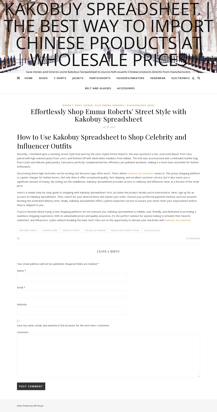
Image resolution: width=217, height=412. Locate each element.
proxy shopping (152, 230)
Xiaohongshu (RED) (140, 105)
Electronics (181, 78)
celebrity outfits (49, 230)
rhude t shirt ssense (78, 105)
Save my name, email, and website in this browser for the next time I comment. (63, 325)
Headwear (157, 78)
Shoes (43, 78)
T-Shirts (60, 78)
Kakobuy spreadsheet (95, 230)
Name (21, 270)
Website (22, 304)
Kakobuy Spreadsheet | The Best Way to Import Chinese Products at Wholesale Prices (108, 34)
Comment (22, 332)
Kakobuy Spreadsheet (140, 173)
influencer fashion (71, 230)
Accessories (126, 88)
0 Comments (193, 238)
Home (29, 78)
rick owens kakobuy (110, 105)
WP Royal (38, 405)
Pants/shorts (100, 78)
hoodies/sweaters (130, 78)
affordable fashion (28, 230)
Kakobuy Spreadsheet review (125, 230)
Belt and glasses (98, 88)
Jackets (77, 78)
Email (21, 287)
